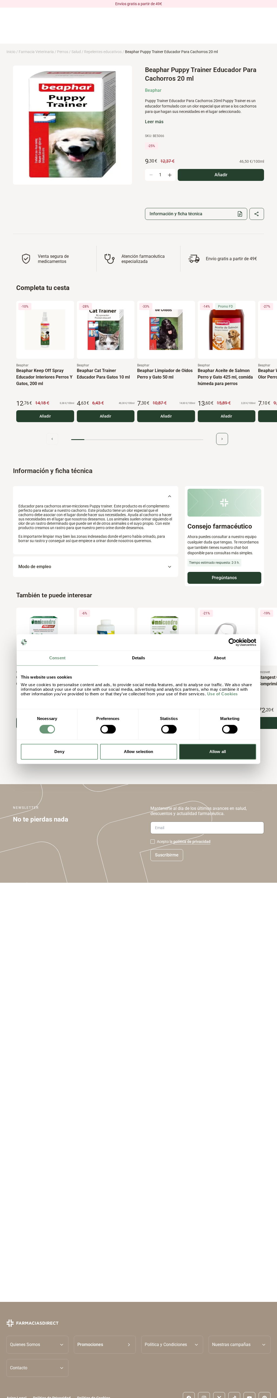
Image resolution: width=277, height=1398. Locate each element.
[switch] (108, 729)
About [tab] (220, 658)
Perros (62, 52)
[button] (105, 1344)
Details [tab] (138, 658)
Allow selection (138, 751)
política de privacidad (191, 841)
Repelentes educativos (103, 52)
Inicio (10, 52)
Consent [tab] (57, 658)
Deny (59, 751)
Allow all (217, 751)
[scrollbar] (137, 439)
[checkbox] (152, 841)
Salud (76, 52)
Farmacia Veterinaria (36, 52)
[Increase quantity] (170, 175)
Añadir (45, 416)
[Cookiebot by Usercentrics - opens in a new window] (232, 642)
